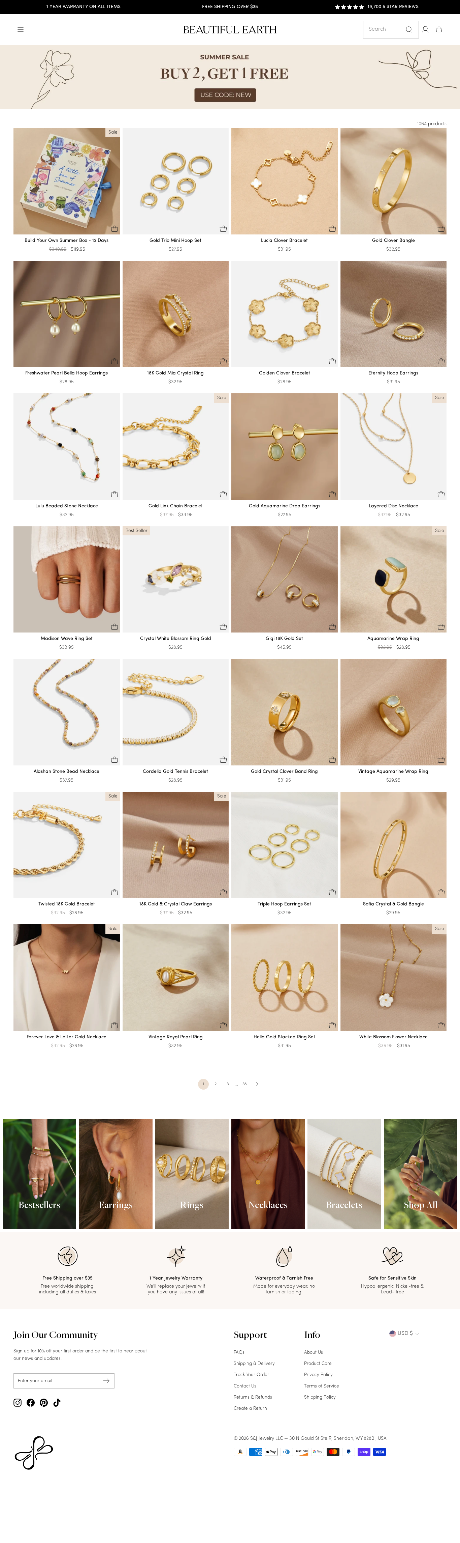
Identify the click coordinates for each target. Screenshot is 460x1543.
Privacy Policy (318, 1375)
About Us (313, 1352)
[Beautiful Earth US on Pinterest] (44, 1403)
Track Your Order (251, 1375)
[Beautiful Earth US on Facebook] (31, 1403)
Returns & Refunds (253, 1397)
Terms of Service (321, 1386)
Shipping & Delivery (254, 1364)
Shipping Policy (320, 1397)
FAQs (239, 1352)
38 (244, 1084)
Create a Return (250, 1408)
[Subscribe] (106, 1381)
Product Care (318, 1364)
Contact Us (245, 1386)
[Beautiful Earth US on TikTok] (57, 1403)
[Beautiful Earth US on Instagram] (17, 1403)
